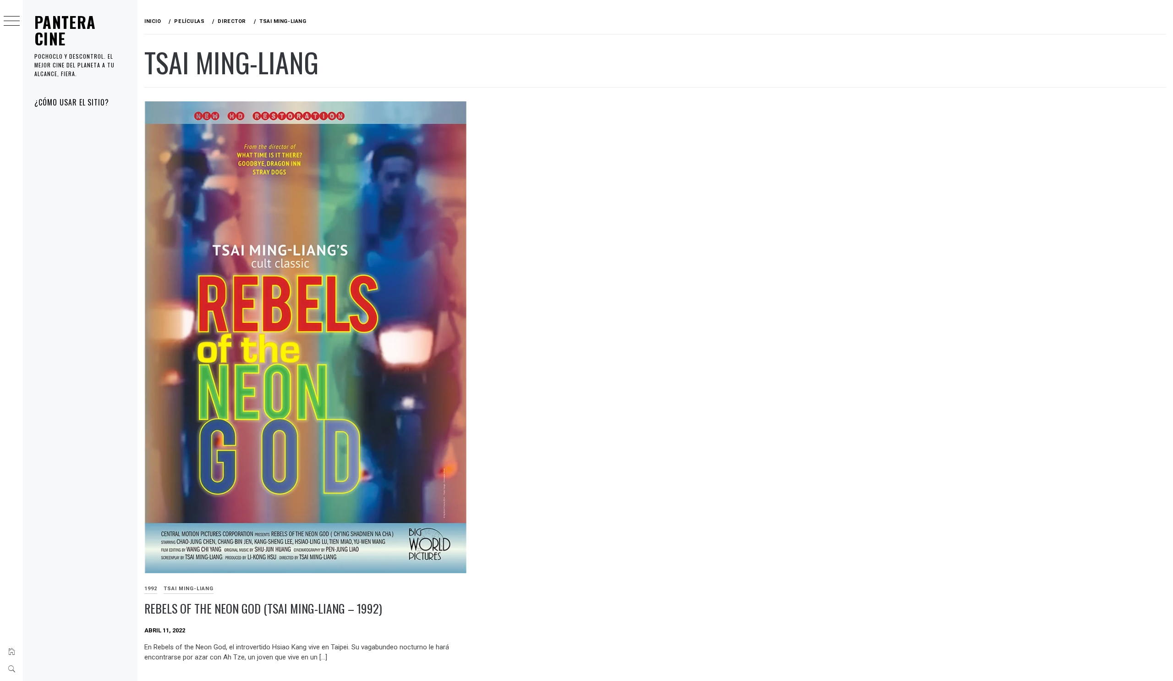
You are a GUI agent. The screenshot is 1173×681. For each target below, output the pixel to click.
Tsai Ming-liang (189, 589)
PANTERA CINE (65, 30)
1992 (150, 589)
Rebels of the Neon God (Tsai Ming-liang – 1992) (263, 608)
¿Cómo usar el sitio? (71, 102)
